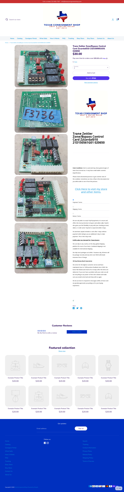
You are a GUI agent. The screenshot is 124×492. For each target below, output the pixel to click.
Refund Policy (87, 455)
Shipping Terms (77, 209)
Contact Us (101, 38)
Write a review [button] (76, 332)
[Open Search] (6, 19)
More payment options (91, 82)
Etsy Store (90, 38)
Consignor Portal (31, 38)
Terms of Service (88, 461)
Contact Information (89, 448)
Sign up (81, 428)
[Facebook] (45, 443)
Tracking (71, 38)
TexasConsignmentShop (21, 487)
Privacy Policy (87, 451)
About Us (110, 38)
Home (12, 38)
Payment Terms (77, 202)
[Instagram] (48, 443)
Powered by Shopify (33, 487)
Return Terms (77, 216)
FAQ (63, 38)
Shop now (62, 351)
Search (85, 441)
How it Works (54, 38)
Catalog (19, 38)
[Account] (113, 19)
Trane (75, 62)
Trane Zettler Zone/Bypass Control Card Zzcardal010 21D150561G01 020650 (30, 42)
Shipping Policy (88, 458)
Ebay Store (80, 38)
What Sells (43, 38)
